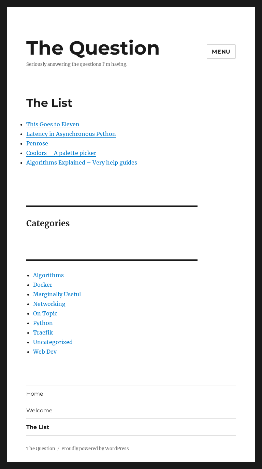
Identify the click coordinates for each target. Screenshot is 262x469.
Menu (221, 51)
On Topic (45, 313)
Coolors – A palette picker (61, 153)
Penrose (37, 143)
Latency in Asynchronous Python (71, 133)
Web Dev (45, 351)
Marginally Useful (57, 294)
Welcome (39, 410)
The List (37, 427)
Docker (42, 284)
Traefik (43, 332)
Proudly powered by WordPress (95, 449)
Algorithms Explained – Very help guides (81, 162)
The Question (93, 47)
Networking (49, 303)
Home (34, 393)
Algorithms (48, 275)
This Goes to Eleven (52, 124)
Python (43, 322)
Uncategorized (53, 342)
